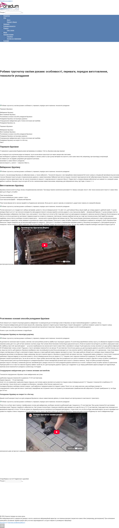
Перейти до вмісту (6, 1)
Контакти (3, 522)
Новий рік (6, 16)
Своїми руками (8, 34)
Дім (4, 18)
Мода (5, 32)
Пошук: (2, 12)
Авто (8, 20)
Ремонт (6, 28)
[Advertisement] (52, 55)
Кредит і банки (12, 22)
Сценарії (6, 41)
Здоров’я (6, 24)
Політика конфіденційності (16, 522)
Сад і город (10, 30)
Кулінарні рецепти (9, 26)
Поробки (10, 36)
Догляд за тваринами (14, 39)
